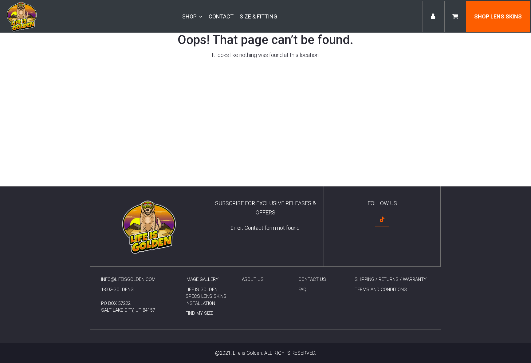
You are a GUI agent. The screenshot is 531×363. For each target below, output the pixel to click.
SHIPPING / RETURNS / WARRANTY (391, 279)
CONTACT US (312, 279)
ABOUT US (253, 279)
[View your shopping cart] (455, 17)
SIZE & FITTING (258, 16)
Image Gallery (202, 279)
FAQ (302, 289)
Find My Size (199, 313)
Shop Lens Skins (498, 16)
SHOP (189, 16)
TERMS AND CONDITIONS (381, 289)
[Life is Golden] (21, 16)
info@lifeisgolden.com (128, 279)
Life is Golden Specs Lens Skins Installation (206, 296)
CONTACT (221, 16)
